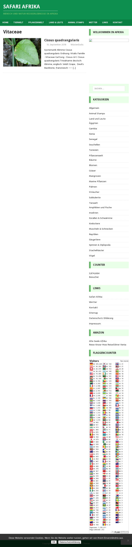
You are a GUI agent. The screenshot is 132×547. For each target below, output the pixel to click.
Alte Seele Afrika (98, 341)
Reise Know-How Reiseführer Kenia (107, 344)
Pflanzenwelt (36, 22)
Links (105, 22)
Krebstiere (94, 223)
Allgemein (94, 108)
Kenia (92, 134)
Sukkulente (95, 197)
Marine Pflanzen (97, 181)
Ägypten (93, 123)
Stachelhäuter (96, 250)
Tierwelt (18, 22)
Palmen (93, 186)
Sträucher (94, 192)
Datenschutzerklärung (70, 542)
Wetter (93, 22)
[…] (74, 68)
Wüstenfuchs (77, 44)
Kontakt (118, 22)
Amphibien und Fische (100, 207)
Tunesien (93, 150)
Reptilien (93, 234)
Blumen (93, 165)
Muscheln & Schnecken (101, 229)
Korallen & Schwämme (100, 218)
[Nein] (128, 540)
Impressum (95, 323)
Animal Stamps (76, 22)
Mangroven (95, 176)
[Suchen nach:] (109, 88)
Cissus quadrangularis (61, 40)
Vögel (92, 255)
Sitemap (93, 313)
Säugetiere (94, 239)
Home (5, 22)
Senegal (93, 139)
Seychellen (94, 144)
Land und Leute (97, 118)
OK (53, 542)
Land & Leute (56, 22)
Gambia (93, 128)
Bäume (93, 160)
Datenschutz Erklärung (101, 318)
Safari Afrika (95, 296)
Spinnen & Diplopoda (99, 245)
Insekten (93, 212)
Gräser (92, 170)
